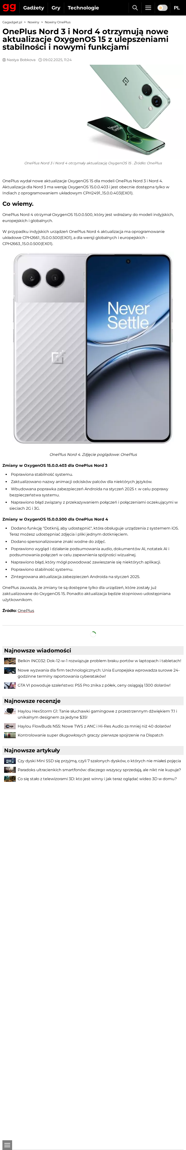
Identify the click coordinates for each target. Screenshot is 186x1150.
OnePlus (26, 610)
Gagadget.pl (12, 22)
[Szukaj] (135, 8)
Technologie (83, 8)
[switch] (162, 8)
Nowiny (33, 22)
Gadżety (33, 8)
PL (177, 7)
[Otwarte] (7, 1145)
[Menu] (148, 7)
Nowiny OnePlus (57, 22)
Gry (56, 8)
